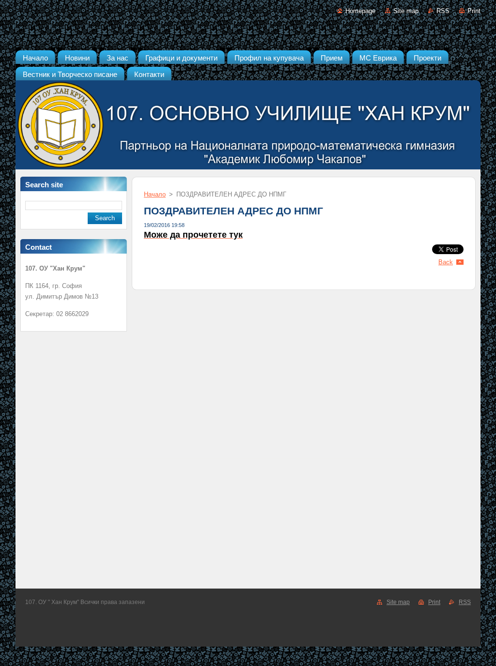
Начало (155, 194)
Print (473, 11)
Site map (405, 11)
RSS (443, 11)
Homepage (360, 11)
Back (445, 262)
